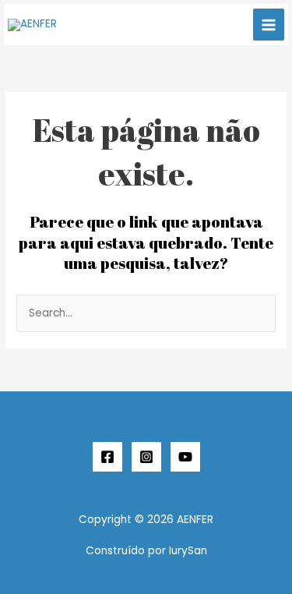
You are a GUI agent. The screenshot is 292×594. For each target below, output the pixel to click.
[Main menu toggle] (269, 25)
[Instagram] (146, 457)
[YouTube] (185, 457)
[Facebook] (107, 457)
